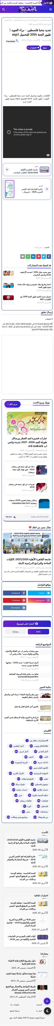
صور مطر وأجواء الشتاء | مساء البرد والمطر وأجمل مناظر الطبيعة (21, 696)
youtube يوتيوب (39, 746)
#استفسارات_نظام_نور (37, 740)
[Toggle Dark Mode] (47, 1010)
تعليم (43, 779)
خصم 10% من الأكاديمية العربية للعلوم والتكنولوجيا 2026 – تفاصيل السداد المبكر (21, 922)
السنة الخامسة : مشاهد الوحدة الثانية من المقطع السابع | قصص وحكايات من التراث (22, 876)
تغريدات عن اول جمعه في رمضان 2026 (22, 485)
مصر (26, 811)
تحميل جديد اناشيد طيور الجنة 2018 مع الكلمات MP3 (35, 298)
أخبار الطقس (16, 746)
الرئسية (39, 1004)
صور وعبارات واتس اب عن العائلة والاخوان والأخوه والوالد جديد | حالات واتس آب (21, 652)
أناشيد (29, 757)
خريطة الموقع (15, 1011)
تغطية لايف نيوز (15, 1017)
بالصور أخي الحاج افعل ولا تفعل (26, 706)
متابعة (38, 631)
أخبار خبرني (21, 751)
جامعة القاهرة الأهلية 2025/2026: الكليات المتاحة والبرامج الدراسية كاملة (29, 561)
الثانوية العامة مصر (38, 768)
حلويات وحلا (18, 784)
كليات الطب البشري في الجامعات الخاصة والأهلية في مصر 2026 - (22, 938)
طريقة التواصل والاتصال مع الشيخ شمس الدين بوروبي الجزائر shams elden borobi (21, 989)
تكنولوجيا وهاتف (25, 779)
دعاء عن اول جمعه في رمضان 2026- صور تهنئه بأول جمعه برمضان (23, 469)
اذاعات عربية (41, 762)
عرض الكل (13, 404)
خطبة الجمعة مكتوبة (38, 795)
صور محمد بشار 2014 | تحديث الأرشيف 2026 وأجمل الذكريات (35, 273)
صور (18, 795)
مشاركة (16, 632)
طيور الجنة (33, 20)
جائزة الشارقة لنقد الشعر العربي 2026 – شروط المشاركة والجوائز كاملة (21, 859)
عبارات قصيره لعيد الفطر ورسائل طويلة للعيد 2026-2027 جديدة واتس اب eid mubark (27, 442)
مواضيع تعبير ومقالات (17, 817)
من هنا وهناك (40, 817)
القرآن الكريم (16, 773)
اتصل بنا (39, 1011)
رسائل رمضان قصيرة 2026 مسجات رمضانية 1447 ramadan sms (23, 501)
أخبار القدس (41, 751)
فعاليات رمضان (23, 800)
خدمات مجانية (19, 789)
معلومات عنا (15, 1004)
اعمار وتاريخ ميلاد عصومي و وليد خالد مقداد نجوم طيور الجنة (34, 286)
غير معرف (45, 40)
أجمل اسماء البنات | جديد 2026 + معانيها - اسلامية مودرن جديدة (21, 664)
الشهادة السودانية (39, 773)
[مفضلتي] (47, 1001)
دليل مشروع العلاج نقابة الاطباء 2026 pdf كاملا (22, 962)
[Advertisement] (27, 73)
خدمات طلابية (41, 789)
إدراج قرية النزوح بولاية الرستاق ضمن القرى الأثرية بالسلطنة (21, 718)
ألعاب (44, 757)
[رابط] (38, 256)
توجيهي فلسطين (39, 784)
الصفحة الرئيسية (45, 20)
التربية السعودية (20, 762)
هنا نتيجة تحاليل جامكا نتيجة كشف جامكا (21, 975)
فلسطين (42, 806)
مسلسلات (42, 811)
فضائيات (42, 800)
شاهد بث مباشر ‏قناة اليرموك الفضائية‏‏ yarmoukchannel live (23, 675)
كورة (27, 806)
